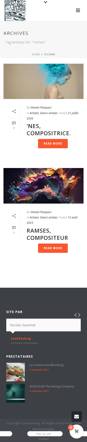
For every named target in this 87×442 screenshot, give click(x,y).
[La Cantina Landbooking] (15, 372)
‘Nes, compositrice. (49, 129)
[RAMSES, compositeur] (43, 185)
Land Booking (21, 338)
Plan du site (43, 434)
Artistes (34, 113)
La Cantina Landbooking (46, 365)
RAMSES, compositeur (47, 234)
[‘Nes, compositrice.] (43, 81)
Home (36, 54)
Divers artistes (49, 113)
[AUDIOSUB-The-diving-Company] (15, 393)
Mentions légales (43, 429)
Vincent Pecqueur (41, 107)
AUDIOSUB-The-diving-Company (51, 386)
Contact (44, 439)
